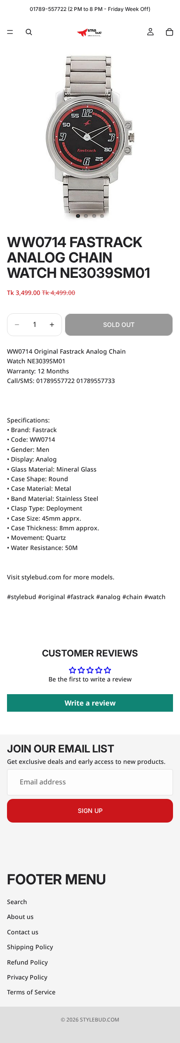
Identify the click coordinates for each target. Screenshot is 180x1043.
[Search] (28, 32)
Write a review (90, 703)
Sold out (119, 324)
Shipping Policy (30, 947)
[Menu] (10, 32)
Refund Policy (27, 962)
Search (17, 902)
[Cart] (169, 32)
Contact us (22, 932)
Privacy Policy (27, 977)
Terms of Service (31, 992)
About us (20, 916)
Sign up (90, 810)
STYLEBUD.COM (99, 1019)
